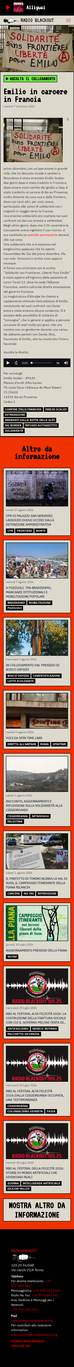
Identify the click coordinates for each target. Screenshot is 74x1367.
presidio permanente (43, 235)
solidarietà (14, 430)
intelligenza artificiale (41, 1183)
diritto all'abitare (21, 744)
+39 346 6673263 (46, 1290)
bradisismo (16, 602)
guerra (13, 1183)
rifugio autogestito (41, 425)
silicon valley (18, 1188)
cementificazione (46, 675)
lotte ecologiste (20, 681)
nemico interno (44, 1028)
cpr (10, 530)
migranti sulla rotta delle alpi (30, 420)
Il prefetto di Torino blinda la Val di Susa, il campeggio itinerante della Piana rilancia (36, 883)
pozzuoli (14, 608)
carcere (13, 893)
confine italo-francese (23, 409)
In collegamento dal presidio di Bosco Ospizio (32, 667)
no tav (29, 893)
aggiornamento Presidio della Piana (36, 950)
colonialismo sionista (25, 1111)
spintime (59, 744)
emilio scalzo (56, 409)
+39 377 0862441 (45, 1295)
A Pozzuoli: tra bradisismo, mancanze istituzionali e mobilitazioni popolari (28, 592)
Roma (44, 744)
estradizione (15, 414)
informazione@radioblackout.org (34, 1335)
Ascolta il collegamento (32, 78)
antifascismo (17, 1028)
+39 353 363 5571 (25, 1309)
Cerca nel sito (21, 1346)
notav (12, 956)
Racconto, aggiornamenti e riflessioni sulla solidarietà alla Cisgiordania (34, 805)
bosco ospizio (18, 675)
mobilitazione (40, 602)
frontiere (24, 530)
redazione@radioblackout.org (32, 1320)
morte (41, 530)
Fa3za (51, 1111)
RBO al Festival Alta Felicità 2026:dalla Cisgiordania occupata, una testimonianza (35, 1095)
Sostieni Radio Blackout (28, 1341)
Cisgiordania (17, 816)
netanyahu (40, 816)
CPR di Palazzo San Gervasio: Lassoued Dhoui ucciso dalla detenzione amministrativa (30, 520)
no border (13, 425)
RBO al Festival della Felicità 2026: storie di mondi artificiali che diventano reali (35, 1172)
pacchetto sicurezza (23, 1034)
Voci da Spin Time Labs (24, 738)
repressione (47, 893)
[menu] (64, 20)
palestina (14, 821)
